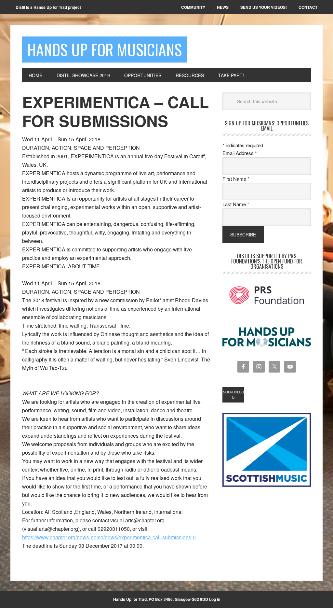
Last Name (235, 204)
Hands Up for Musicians (104, 49)
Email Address (239, 152)
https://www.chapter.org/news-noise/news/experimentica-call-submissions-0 (109, 537)
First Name (235, 178)
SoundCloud (233, 395)
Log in (214, 599)
